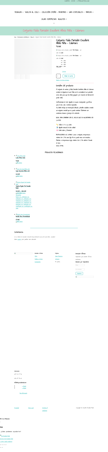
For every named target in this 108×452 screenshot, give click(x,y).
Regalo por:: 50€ (22, 201)
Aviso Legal (31, 408)
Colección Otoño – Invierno (54, 12)
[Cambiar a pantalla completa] (2, 444)
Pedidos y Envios (39, 259)
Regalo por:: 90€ (22, 204)
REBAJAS (18, 12)
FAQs (36, 256)
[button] (54, 437)
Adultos (61, 19)
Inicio (15, 37)
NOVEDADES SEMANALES (23, 37)
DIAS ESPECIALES (76, 12)
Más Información (23, 393)
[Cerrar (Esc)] (5, 444)
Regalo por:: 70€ (22, 202)
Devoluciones (37, 262)
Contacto (57, 259)
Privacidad (16, 408)
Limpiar (64, 71)
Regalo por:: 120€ (22, 206)
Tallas (58, 66)
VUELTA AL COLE (32, 12)
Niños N (32, 37)
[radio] (64, 61)
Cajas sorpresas (48, 19)
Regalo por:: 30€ (22, 199)
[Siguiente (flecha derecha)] (2, 447)
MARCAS (89, 12)
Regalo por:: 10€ (20, 197)
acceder (19, 239)
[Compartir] (4, 444)
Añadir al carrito (68, 76)
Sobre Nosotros (58, 256)
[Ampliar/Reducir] (0, 444)
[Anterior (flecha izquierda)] (0, 447)
